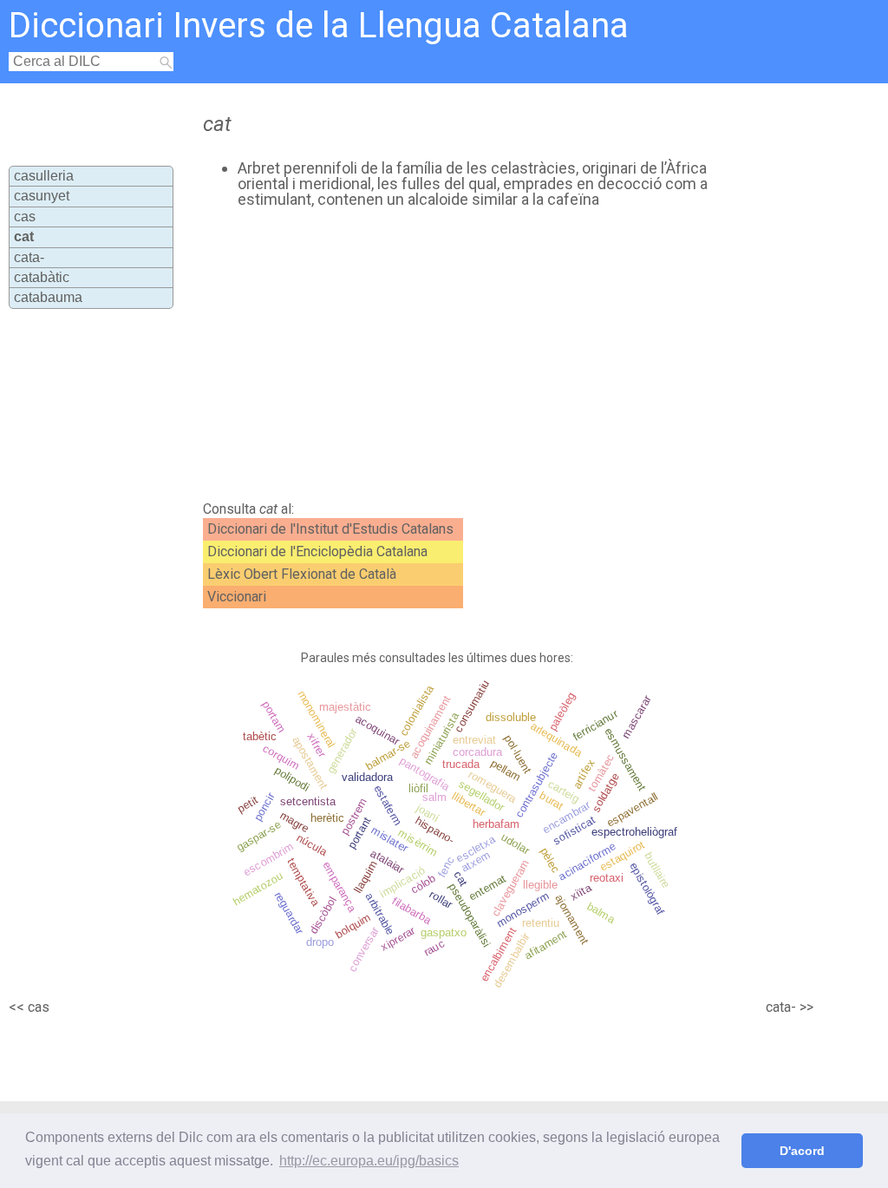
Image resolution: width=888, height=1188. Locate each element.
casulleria (44, 175)
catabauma (48, 297)
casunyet (41, 195)
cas (25, 216)
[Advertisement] (492, 354)
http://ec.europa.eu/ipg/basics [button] (369, 1160)
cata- (29, 257)
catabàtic (41, 277)
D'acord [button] (802, 1151)
